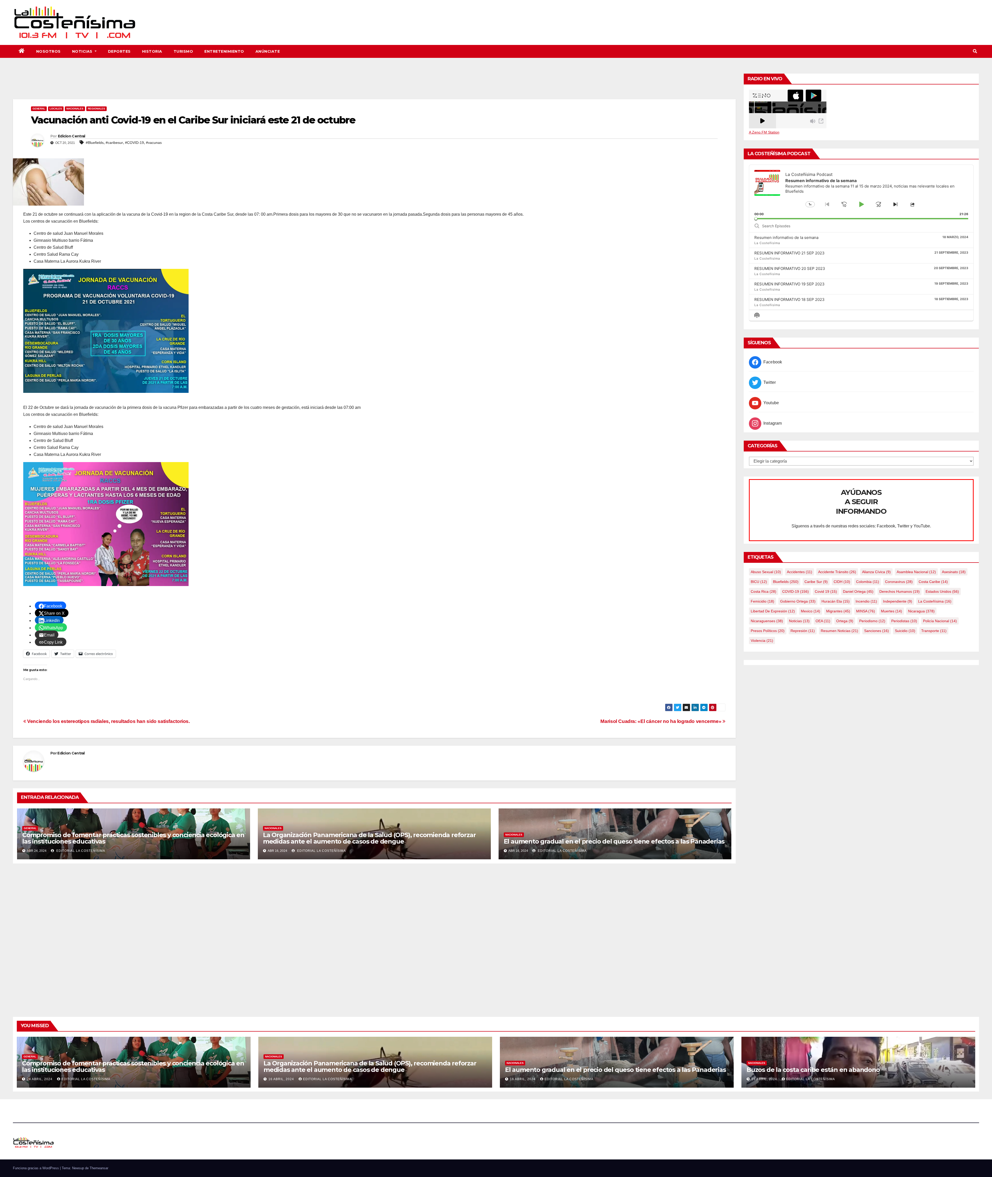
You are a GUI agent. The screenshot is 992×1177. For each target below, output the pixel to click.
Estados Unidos (942, 591)
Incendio (866, 601)
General (39, 108)
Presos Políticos (768, 631)
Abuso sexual (766, 572)
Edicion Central (71, 136)
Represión (803, 631)
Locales (56, 108)
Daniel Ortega (858, 591)
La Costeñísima (934, 601)
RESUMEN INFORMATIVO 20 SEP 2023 (789, 268)
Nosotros (48, 51)
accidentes (799, 572)
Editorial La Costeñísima (80, 851)
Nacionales (74, 108)
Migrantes (838, 611)
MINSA (865, 611)
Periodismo (872, 621)
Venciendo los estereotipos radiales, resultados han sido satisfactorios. (108, 721)
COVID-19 (795, 591)
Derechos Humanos (899, 591)
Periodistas (904, 621)
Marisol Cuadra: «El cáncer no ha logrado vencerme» (661, 721)
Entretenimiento (224, 51)
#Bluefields (95, 143)
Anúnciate (267, 51)
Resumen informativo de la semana (786, 237)
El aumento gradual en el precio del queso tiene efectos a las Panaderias (614, 841)
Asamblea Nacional (916, 572)
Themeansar (99, 1168)
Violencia (762, 640)
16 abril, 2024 (281, 1079)
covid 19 (826, 591)
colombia (867, 582)
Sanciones (876, 631)
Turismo (183, 51)
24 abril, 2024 (40, 1079)
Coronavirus (899, 582)
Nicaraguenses (767, 621)
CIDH (842, 582)
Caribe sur (816, 582)
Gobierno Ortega (798, 601)
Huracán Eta (836, 601)
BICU (759, 582)
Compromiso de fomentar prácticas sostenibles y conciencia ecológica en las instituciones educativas (133, 838)
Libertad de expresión (773, 611)
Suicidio (905, 631)
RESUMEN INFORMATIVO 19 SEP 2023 (789, 284)
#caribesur (114, 143)
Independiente (897, 601)
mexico (810, 611)
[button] (975, 51)
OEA (823, 621)
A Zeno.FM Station (764, 132)
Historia (152, 51)
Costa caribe (933, 582)
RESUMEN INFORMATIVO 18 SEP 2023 (789, 299)
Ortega (844, 621)
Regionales (96, 108)
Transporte (934, 631)
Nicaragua (921, 611)
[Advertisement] (374, 85)
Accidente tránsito (837, 572)
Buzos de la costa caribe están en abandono (813, 1069)
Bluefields (786, 582)
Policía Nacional (940, 621)
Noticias (83, 51)
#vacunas (154, 143)
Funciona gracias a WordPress (36, 1168)
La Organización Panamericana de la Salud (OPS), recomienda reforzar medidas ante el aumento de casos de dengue (369, 838)
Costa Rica (763, 591)
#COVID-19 (134, 143)
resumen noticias (839, 631)
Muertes (891, 611)
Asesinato (954, 572)
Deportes (119, 51)
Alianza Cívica (876, 572)
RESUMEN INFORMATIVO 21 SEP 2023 (789, 253)
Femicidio (762, 601)
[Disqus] (374, 934)
